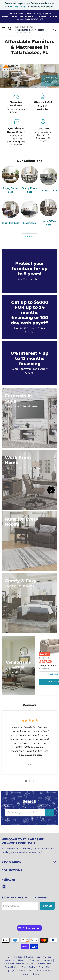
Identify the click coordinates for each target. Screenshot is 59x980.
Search (29, 956)
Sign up (47, 906)
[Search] (49, 812)
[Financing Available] (16, 103)
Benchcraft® (44, 668)
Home (7, 956)
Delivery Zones (43, 956)
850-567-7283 (18, 6)
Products (18, 956)
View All (29, 236)
